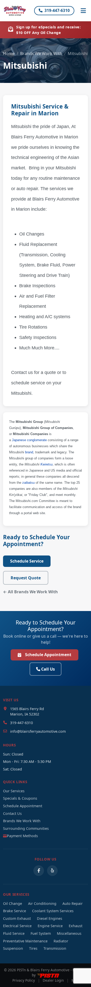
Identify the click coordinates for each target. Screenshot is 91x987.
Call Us (48, 669)
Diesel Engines (49, 918)
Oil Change (12, 903)
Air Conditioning (42, 903)
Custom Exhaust (17, 918)
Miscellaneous (69, 933)
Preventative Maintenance (25, 941)
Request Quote (26, 578)
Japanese (19, 440)
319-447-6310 (57, 10)
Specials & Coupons (20, 798)
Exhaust (75, 925)
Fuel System (41, 933)
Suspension (13, 948)
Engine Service (50, 925)
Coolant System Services (53, 910)
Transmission (54, 948)
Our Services (14, 790)
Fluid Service (14, 933)
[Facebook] (38, 870)
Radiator (61, 941)
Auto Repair (72, 903)
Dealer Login (53, 980)
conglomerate (37, 440)
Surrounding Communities (26, 828)
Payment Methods (22, 835)
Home (9, 53)
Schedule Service (26, 561)
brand (29, 452)
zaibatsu (28, 482)
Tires (33, 948)
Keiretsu (46, 464)
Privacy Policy (23, 980)
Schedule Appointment (48, 654)
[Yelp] (52, 870)
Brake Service (14, 910)
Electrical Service (17, 925)
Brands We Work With (41, 53)
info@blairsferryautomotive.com (38, 731)
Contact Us (12, 813)
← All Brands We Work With (30, 592)
